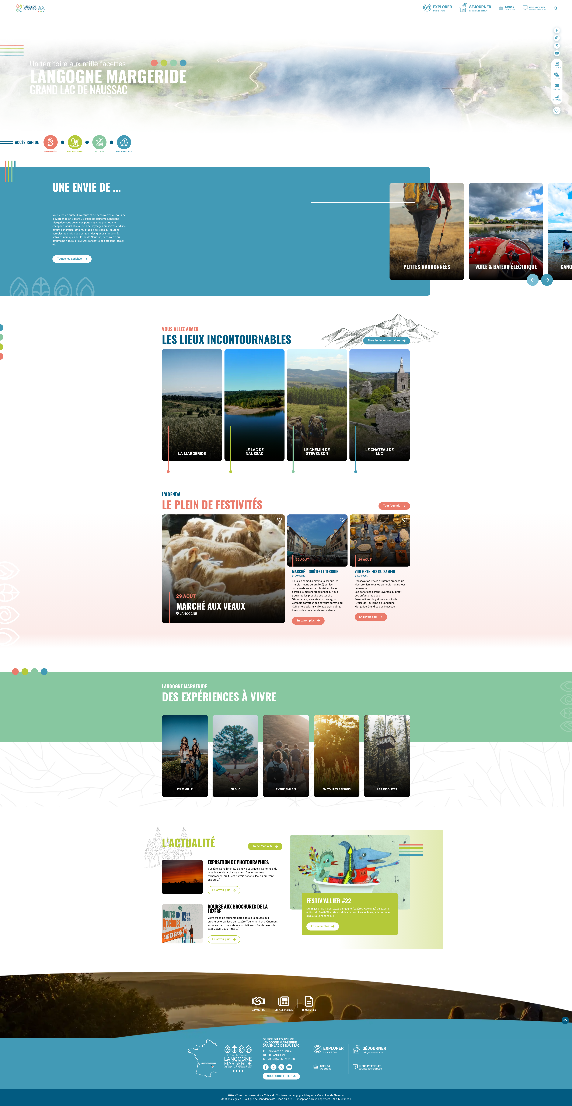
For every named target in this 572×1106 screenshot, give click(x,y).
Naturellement (75, 151)
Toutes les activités (69, 259)
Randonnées (50, 151)
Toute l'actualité (262, 846)
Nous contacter (279, 1076)
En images (556, 100)
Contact (557, 89)
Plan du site (285, 1099)
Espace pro (258, 1010)
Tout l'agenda (391, 506)
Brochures (309, 1010)
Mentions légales (231, 1099)
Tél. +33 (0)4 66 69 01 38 (279, 1059)
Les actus (557, 67)
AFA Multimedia (342, 1099)
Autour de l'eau (124, 151)
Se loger (99, 151)
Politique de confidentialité (259, 1099)
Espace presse (284, 1010)
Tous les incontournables (384, 340)
